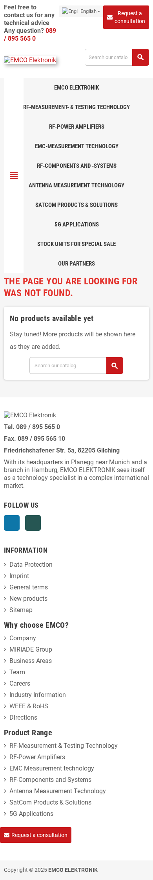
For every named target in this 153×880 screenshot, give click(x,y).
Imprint (19, 576)
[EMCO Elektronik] (30, 60)
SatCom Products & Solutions (50, 802)
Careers (19, 683)
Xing (33, 523)
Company (22, 638)
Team (17, 672)
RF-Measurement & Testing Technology (63, 745)
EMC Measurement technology (51, 768)
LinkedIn (12, 523)
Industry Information (37, 695)
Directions (23, 717)
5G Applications (31, 813)
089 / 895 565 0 (30, 34)
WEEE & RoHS (28, 706)
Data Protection (31, 564)
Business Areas (30, 660)
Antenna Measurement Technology (57, 791)
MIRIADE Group (30, 649)
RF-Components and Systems (50, 779)
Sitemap (21, 610)
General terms (28, 587)
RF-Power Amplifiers (37, 757)
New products (28, 598)
